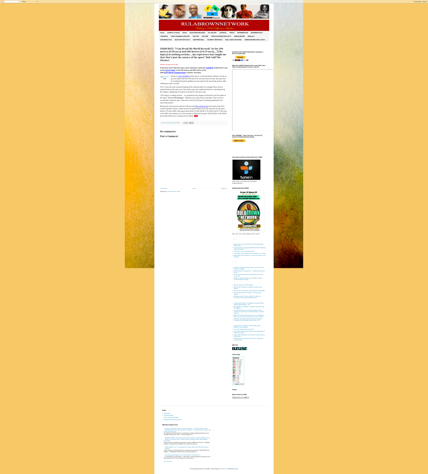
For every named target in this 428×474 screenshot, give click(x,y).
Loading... (234, 239)
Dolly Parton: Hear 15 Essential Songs (244, 251)
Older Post (224, 188)
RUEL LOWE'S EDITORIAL (233, 40)
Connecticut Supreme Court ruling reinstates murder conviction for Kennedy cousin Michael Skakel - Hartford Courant (249, 312)
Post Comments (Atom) (174, 191)
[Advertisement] (245, 149)
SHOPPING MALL (198, 40)
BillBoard (251, 36)
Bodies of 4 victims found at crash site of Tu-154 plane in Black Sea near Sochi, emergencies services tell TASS (249, 316)
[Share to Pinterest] (193, 123)
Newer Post (164, 188)
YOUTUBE (205, 36)
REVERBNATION (242, 33)
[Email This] (184, 123)
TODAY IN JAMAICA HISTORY (180, 36)
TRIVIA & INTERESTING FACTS (221, 36)
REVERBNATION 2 (257, 33)
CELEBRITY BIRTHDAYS (214, 40)
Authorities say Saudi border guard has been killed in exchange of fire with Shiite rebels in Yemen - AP (248, 319)
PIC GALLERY (212, 33)
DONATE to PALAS (173, 33)
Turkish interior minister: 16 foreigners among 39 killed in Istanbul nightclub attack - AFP (249, 303)
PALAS (184, 33)
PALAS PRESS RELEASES (197, 33)
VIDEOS (231, 33)
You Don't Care (168, 461)
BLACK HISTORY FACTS (182, 40)
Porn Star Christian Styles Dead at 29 (244, 329)
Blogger (236, 468)
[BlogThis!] (186, 123)
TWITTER (196, 36)
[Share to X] (188, 123)
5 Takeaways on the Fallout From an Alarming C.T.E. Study (249, 253)
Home (162, 33)
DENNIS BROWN (239, 36)
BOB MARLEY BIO (166, 40)
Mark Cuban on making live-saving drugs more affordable (249, 290)
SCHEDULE (222, 33)
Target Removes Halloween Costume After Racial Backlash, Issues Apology (247, 326)
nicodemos (224, 468)
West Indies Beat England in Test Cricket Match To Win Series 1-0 (182, 455)
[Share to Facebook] (190, 123)
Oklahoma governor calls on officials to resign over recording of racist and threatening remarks (247, 296)
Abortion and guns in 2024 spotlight (243, 285)
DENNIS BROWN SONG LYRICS (255, 40)
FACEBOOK (164, 36)
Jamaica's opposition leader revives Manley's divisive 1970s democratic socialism (248, 278)
